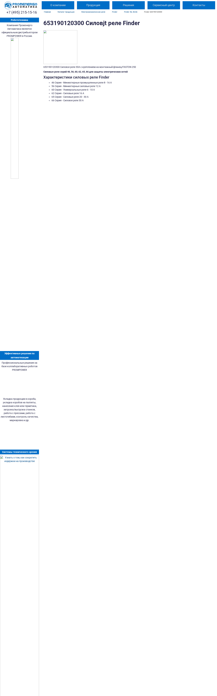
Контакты (199, 5)
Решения (128, 5)
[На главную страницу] (20, 5)
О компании (58, 5)
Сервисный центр (164, 5)
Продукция (93, 5)
